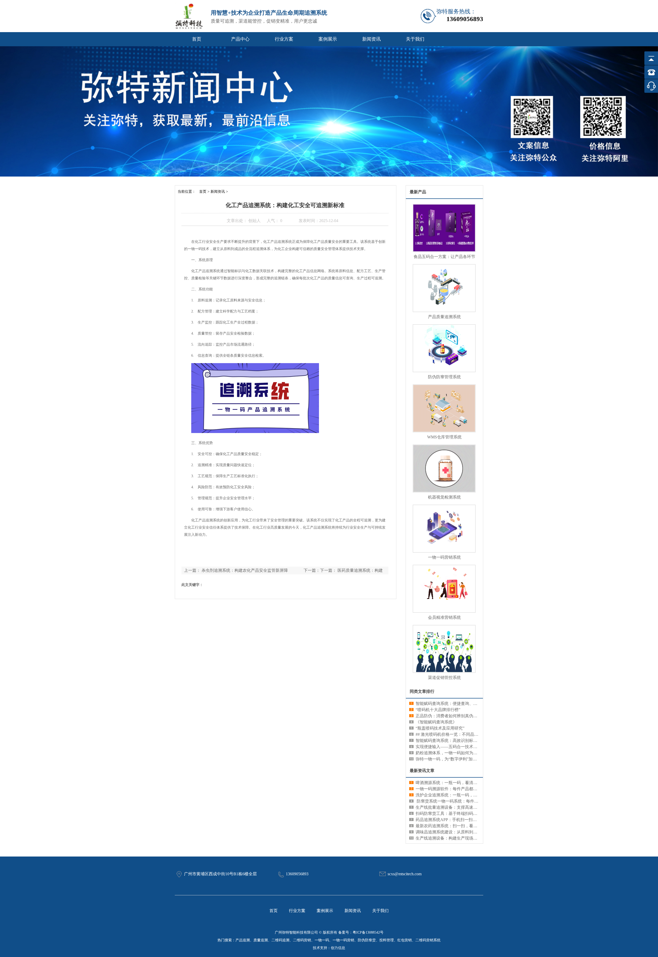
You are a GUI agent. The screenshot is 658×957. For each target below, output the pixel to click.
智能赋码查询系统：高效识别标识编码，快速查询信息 (465, 740)
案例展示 (327, 39)
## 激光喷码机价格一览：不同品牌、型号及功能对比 (463, 734)
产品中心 (240, 39)
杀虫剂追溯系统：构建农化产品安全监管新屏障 (245, 570)
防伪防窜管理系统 (444, 377)
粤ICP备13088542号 (368, 932)
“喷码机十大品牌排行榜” (438, 709)
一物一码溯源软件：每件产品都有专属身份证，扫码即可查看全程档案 (479, 789)
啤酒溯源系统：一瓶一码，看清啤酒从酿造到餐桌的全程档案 (471, 782)
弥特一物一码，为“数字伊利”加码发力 (450, 759)
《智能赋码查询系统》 (436, 722)
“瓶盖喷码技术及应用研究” (440, 728)
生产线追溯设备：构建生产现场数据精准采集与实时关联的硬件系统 (477, 838)
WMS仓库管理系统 (444, 437)
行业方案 (284, 39)
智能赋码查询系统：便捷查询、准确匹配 (453, 703)
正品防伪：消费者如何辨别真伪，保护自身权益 (459, 716)
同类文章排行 (422, 691)
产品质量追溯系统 (444, 317)
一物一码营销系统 (444, 557)
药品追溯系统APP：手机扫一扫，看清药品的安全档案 (465, 819)
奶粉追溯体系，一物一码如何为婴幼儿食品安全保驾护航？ (469, 753)
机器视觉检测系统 (444, 497)
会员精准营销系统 (444, 617)
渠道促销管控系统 (444, 677)
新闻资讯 (371, 39)
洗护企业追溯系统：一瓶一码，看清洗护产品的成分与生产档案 (473, 795)
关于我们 (415, 39)
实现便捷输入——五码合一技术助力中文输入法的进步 (465, 746)
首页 (196, 39)
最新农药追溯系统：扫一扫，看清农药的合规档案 (461, 826)
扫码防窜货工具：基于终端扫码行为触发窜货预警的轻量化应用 (473, 813)
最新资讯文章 (422, 770)
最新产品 (418, 192)
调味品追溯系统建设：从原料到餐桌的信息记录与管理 (465, 832)
